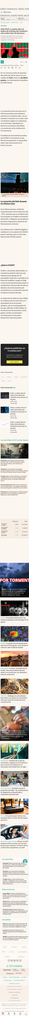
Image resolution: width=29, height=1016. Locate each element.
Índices (3, 380)
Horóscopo (21, 956)
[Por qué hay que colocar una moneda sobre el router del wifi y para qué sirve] (14, 806)
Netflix (5, 947)
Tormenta (3, 9)
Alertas (20, 1014)
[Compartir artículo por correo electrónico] (16, 68)
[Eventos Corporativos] (16, 970)
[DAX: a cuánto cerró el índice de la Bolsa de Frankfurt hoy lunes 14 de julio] (5, 410)
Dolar (9, 1014)
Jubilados (21, 9)
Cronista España (5, 22)
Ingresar (26, 1014)
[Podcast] (10, 973)
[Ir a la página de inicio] (2, 12)
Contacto (5, 977)
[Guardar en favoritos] (2, 61)
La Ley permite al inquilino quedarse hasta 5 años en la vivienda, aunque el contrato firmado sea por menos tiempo (14, 470)
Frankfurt (9, 377)
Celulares (14, 947)
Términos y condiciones (14, 992)
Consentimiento (15, 997)
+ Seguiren (23, 62)
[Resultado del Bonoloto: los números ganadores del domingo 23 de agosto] (14, 608)
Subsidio (7, 956)
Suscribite (23, 977)
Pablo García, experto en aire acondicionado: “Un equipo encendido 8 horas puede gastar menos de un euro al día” (14, 486)
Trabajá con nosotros (14, 983)
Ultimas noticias (5, 15)
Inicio (14, 1014)
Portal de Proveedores (19, 980)
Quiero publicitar (16, 362)
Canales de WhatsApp (14, 977)
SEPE (4, 951)
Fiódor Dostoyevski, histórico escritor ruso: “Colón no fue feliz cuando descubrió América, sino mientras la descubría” (13, 463)
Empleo (24, 947)
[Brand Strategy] (23, 970)
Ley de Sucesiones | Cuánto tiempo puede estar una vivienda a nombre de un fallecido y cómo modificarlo (14, 493)
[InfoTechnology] (18, 973)
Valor (26, 521)
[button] (25, 861)
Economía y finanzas (17, 15)
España (16, 377)
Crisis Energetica (22, 951)
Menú (3, 1014)
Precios (11, 951)
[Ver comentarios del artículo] (19, 68)
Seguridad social (12, 9)
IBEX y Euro (15, 22)
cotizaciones (24, 377)
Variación (14, 521)
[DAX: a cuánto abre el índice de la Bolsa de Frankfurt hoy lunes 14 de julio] (5, 424)
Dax (21, 22)
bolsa (9, 380)
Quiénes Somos (8, 980)
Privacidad (14, 995)
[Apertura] (7, 970)
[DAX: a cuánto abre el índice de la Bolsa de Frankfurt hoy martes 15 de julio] (5, 395)
